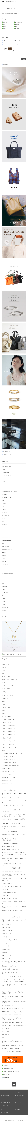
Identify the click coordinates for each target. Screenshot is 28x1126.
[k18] (3, 40)
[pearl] (16, 44)
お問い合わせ (17, 1092)
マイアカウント (18, 1105)
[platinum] (17, 42)
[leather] (8, 48)
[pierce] (4, 26)
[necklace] (4, 22)
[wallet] (4, 28)
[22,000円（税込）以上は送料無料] (10, 1071)
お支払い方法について (5, 1095)
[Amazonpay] (12, 1059)
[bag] (15, 26)
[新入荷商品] (5, 64)
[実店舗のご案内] (6, 1074)
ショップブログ (18, 1102)
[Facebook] (5, 1065)
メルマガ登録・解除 (5, 1099)
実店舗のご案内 (18, 1099)
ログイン (2, 1109)
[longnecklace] (18, 22)
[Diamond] (17, 40)
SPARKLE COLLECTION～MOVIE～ (9, 10)
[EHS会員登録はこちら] (7, 1068)
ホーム (3, 8)
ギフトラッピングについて (6, 1102)
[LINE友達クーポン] (6, 454)
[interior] (16, 28)
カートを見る (17, 1109)
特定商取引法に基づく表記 (6, 1105)
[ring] (3, 24)
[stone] (4, 42)
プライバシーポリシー (5, 1112)
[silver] (4, 44)
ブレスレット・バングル (10, 8)
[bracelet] (16, 24)
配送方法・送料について (19, 1095)
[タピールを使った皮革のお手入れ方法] (11, 654)
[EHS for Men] (5, 1077)
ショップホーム (4, 1092)
